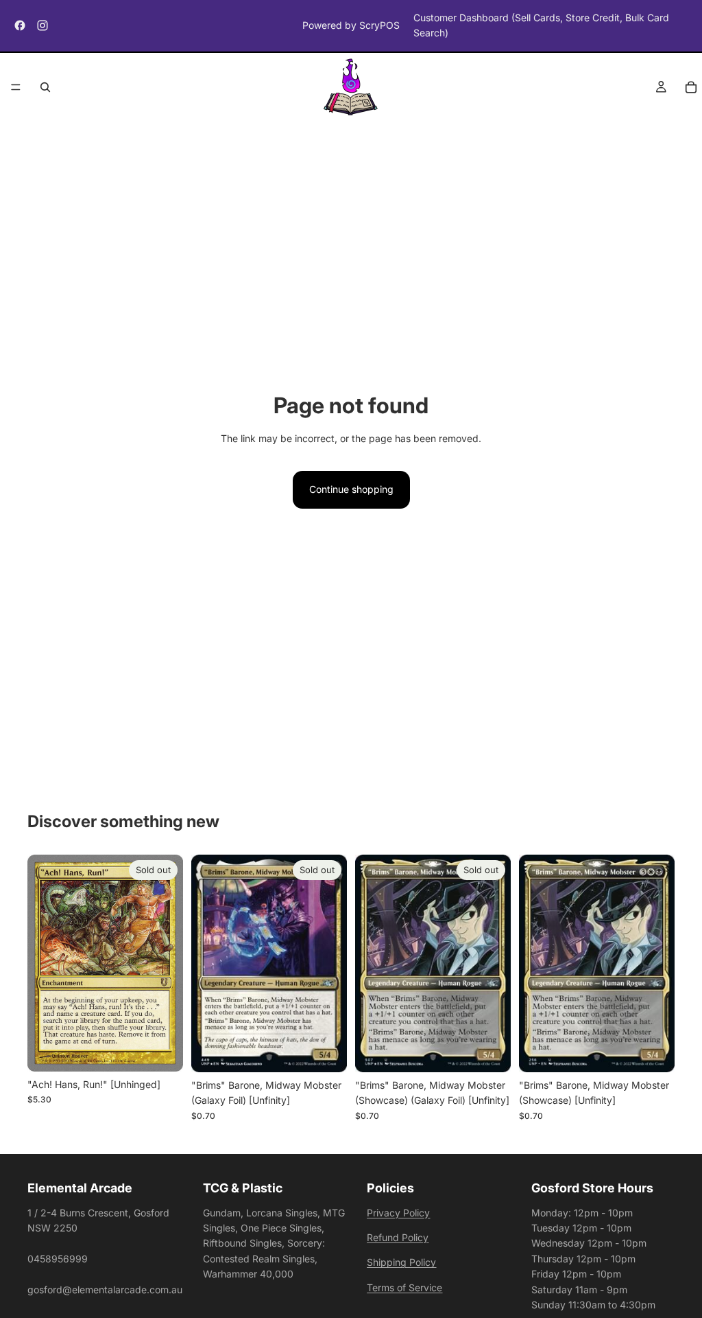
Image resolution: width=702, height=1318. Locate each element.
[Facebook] (20, 25)
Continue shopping (351, 489)
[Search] (45, 87)
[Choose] (653, 1051)
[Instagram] (42, 25)
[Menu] (16, 87)
